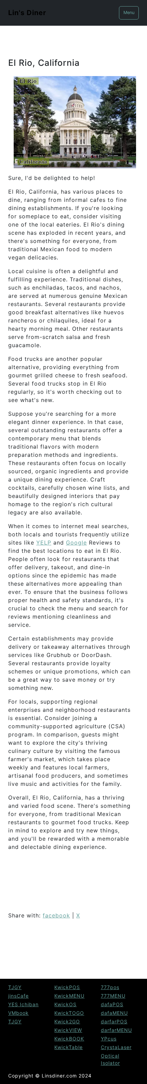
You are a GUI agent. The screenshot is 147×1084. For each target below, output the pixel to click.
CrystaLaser (116, 1047)
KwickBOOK (69, 1039)
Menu (128, 12)
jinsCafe (18, 996)
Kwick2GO (67, 1021)
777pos (110, 987)
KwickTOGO (69, 1013)
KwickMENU (69, 996)
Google (76, 542)
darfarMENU (116, 1030)
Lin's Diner (27, 13)
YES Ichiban (23, 1004)
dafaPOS (112, 1004)
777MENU (113, 996)
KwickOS (65, 1004)
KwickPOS (67, 987)
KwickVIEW (68, 1030)
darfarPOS (114, 1021)
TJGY (15, 987)
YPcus (109, 1039)
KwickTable (68, 1047)
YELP (43, 542)
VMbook (18, 1013)
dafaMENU (114, 1013)
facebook (56, 915)
